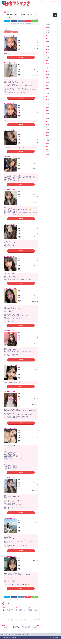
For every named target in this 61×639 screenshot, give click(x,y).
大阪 (4, 12)
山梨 (48, 77)
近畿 (44, 1)
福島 (48, 43)
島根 (48, 113)
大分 (48, 146)
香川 (48, 126)
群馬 (48, 52)
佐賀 (48, 138)
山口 (48, 121)
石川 (48, 71)
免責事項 (13, 637)
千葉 (48, 57)
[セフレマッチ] (16, 6)
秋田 (48, 38)
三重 (48, 91)
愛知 (48, 88)
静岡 (48, 85)
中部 (40, 1)
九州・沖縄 (56, 1)
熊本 (48, 143)
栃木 (48, 49)
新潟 (48, 66)
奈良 (48, 104)
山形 (48, 41)
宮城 (48, 35)
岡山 (48, 115)
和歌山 (48, 107)
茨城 (48, 46)
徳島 (48, 124)
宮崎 (48, 149)
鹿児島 (48, 151)
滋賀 (48, 93)
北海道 (28, 1)
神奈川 (48, 63)
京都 (48, 96)
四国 (51, 1)
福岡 (48, 135)
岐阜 (48, 82)
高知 (48, 132)
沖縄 (48, 154)
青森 (48, 30)
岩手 (48, 32)
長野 (48, 79)
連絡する (21, 57)
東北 (33, 1)
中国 (48, 1)
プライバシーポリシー (6, 637)
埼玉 (48, 55)
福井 (48, 74)
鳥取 (48, 110)
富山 (48, 68)
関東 (37, 1)
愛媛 (48, 129)
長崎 (48, 140)
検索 (44, 12)
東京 (48, 60)
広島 (48, 118)
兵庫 (48, 102)
